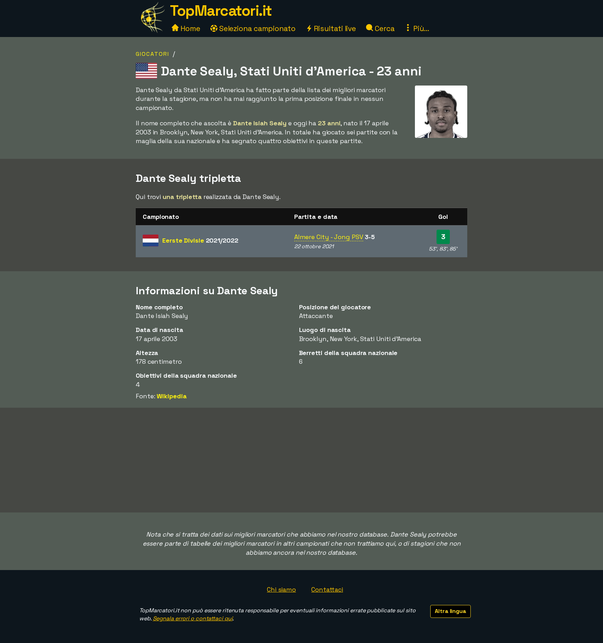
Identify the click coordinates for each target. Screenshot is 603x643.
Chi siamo (281, 589)
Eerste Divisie (200, 240)
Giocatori (152, 54)
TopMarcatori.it (221, 10)
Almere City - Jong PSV (328, 237)
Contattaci (327, 589)
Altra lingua (450, 611)
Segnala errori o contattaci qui (193, 618)
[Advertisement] (301, 460)
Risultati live (334, 28)
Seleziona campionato (256, 28)
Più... (420, 28)
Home (189, 28)
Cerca (383, 28)
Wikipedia (171, 396)
